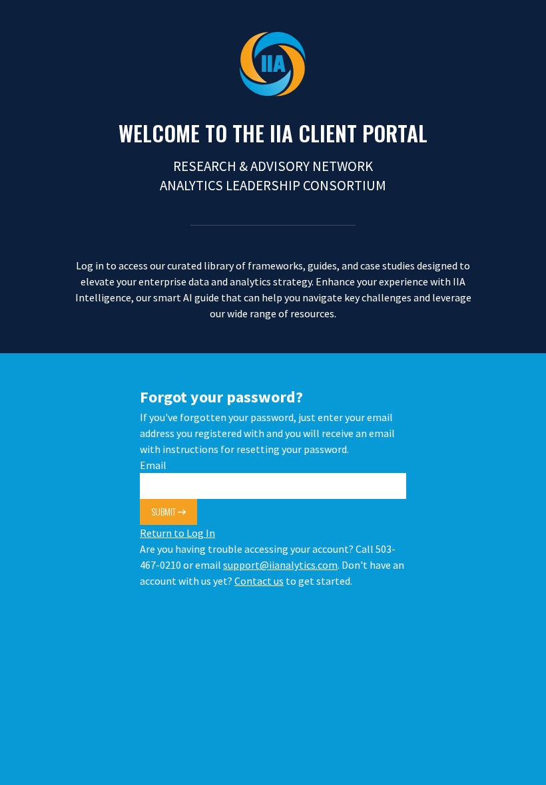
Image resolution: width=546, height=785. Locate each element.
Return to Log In (177, 533)
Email (153, 465)
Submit (164, 511)
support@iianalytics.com (280, 564)
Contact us (259, 580)
